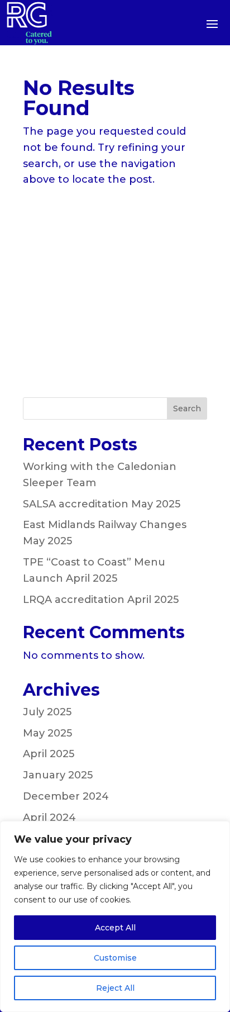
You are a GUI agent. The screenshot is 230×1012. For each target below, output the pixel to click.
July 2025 (47, 712)
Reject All (115, 988)
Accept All (115, 928)
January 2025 (58, 775)
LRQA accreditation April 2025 (101, 599)
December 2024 (66, 796)
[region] (115, 916)
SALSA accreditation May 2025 (101, 504)
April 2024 (49, 817)
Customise (115, 958)
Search (187, 408)
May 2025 (47, 733)
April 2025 (48, 754)
